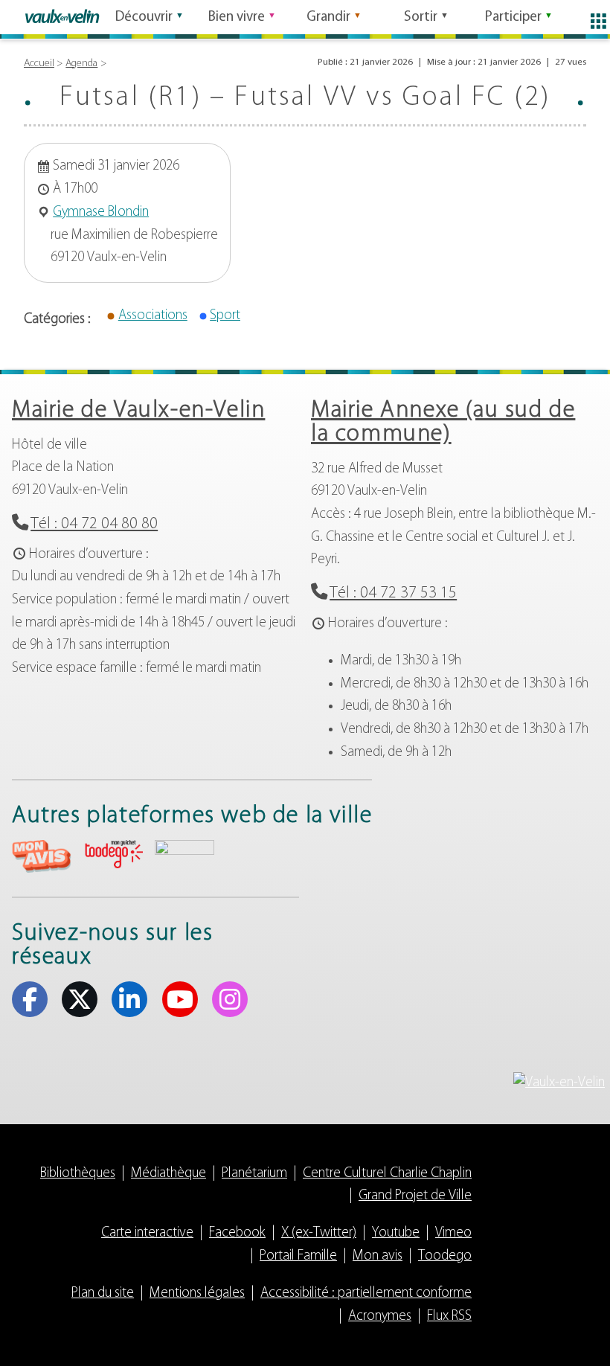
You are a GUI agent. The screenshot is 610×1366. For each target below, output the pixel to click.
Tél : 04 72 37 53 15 (393, 593)
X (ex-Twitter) (79, 999)
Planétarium (254, 1174)
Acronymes (379, 1316)
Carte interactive (147, 1233)
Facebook (30, 999)
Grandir (328, 17)
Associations (152, 316)
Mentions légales (197, 1293)
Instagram (230, 999)
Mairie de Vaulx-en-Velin (138, 411)
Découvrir (144, 17)
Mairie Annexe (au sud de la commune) (443, 422)
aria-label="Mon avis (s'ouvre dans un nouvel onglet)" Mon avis (41, 856)
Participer (513, 17)
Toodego (445, 1256)
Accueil (39, 63)
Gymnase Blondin (101, 212)
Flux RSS (449, 1316)
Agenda (81, 63)
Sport (225, 316)
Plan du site (102, 1293)
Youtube (180, 999)
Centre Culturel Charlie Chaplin (387, 1174)
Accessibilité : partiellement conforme (366, 1293)
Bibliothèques (77, 1174)
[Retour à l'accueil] (62, 16)
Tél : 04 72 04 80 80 (94, 524)
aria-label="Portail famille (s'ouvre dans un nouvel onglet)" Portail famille (184, 855)
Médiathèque (168, 1174)
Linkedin (129, 999)
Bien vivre (236, 17)
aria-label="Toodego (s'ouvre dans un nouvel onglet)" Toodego (113, 854)
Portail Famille (298, 1256)
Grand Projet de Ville (415, 1196)
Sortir (420, 17)
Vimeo (453, 1233)
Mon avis (377, 1256)
